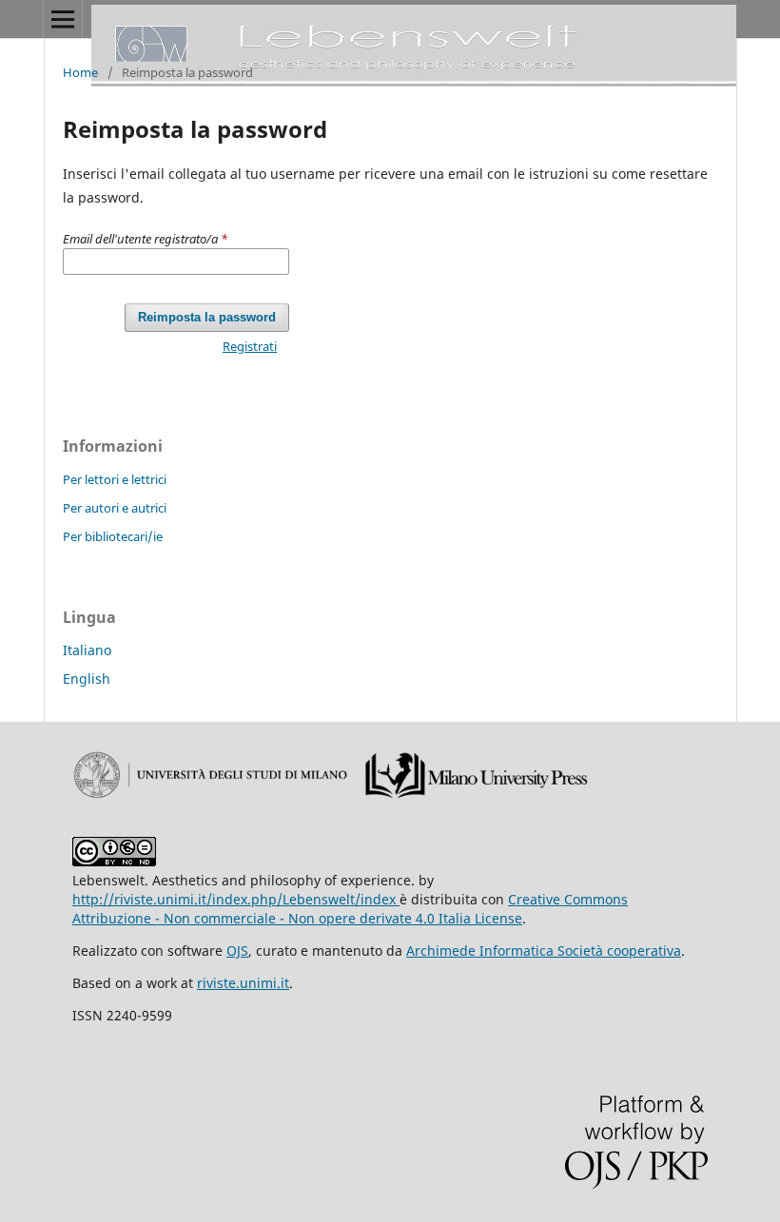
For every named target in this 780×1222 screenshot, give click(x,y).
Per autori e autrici (114, 507)
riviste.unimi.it (243, 983)
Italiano (87, 650)
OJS (237, 950)
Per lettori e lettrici (114, 479)
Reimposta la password (207, 317)
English (86, 678)
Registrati (250, 346)
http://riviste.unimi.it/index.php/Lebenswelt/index (236, 899)
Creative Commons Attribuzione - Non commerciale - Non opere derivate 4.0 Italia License (350, 908)
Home (80, 72)
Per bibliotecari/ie (113, 536)
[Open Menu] (63, 19)
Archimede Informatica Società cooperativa (543, 950)
